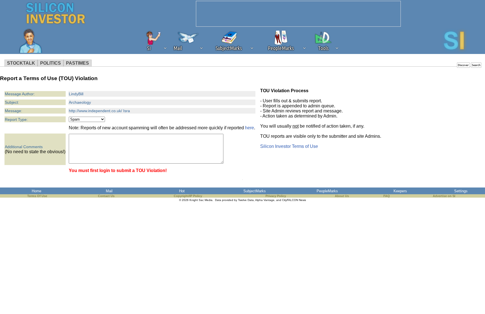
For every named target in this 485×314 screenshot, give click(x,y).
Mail (109, 191)
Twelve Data (246, 200)
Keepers (400, 191)
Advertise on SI (444, 196)
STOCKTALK (21, 63)
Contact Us (106, 196)
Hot (182, 191)
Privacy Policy (276, 196)
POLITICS (50, 63)
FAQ (386, 196)
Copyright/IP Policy (188, 196)
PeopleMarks (327, 191)
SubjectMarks (254, 191)
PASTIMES (77, 63)
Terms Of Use (37, 196)
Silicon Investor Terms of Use (289, 146)
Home (36, 191)
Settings (461, 191)
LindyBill (76, 94)
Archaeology (80, 102)
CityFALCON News (294, 200)
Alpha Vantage (264, 200)
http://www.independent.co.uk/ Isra (99, 111)
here (249, 127)
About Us (342, 196)
